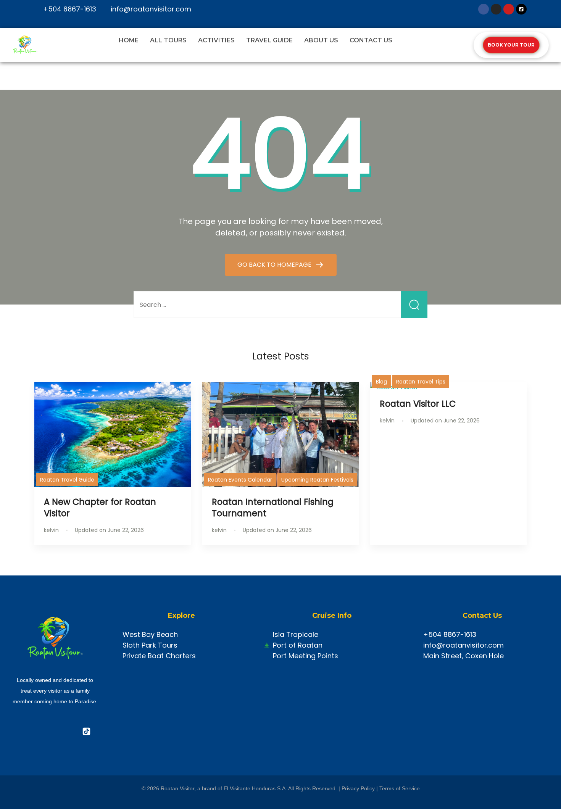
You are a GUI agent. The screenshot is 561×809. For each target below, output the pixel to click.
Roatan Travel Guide (67, 479)
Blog (381, 381)
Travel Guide (269, 40)
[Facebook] (483, 9)
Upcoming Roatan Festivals (317, 479)
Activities (216, 40)
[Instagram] (496, 9)
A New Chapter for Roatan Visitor (100, 507)
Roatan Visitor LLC (418, 404)
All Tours (168, 40)
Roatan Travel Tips (420, 381)
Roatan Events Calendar (240, 479)
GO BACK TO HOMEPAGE (275, 264)
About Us (321, 40)
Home (129, 40)
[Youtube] (508, 9)
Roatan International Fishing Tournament (273, 507)
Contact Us (371, 40)
